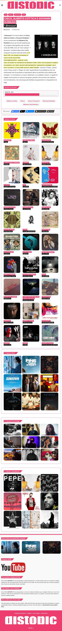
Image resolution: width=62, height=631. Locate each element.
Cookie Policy (44, 613)
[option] (10, 547)
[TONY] (31, 401)
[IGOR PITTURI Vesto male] (50, 219)
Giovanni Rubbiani (49, 101)
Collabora (29, 613)
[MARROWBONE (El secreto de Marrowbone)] (31, 383)
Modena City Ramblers (31, 104)
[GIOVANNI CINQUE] (31, 520)
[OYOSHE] (31, 430)
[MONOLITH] (12, 365)
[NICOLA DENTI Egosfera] (31, 242)
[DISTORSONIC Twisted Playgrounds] (50, 311)
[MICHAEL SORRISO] (31, 455)
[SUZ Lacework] (31, 175)
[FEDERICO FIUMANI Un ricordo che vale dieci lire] (50, 333)
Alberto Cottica (12, 101)
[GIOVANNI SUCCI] (12, 501)
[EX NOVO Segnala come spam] (12, 175)
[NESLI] (31, 501)
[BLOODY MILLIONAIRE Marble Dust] (12, 287)
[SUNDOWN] (12, 383)
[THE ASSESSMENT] (49, 383)
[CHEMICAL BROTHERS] (49, 483)
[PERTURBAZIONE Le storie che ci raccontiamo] (50, 175)
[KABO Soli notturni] (50, 264)
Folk (6, 14)
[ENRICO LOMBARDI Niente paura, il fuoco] (12, 264)
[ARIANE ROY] (31, 483)
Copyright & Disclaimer (20, 613)
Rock (23, 14)
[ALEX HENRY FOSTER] (12, 455)
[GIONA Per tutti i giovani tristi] (31, 219)
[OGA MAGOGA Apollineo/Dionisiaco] (50, 130)
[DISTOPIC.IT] (31, 5)
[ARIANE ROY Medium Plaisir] (50, 152)
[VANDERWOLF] (49, 455)
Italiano (11, 14)
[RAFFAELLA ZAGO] (49, 442)
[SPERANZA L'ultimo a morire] (12, 311)
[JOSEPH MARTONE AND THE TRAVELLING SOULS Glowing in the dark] (31, 287)
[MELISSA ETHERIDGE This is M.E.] (50, 242)
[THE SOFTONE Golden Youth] (50, 287)
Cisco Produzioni (34, 101)
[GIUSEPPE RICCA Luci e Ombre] (31, 197)
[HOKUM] (49, 365)
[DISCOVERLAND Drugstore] (12, 242)
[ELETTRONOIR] (12, 520)
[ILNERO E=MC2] (31, 333)
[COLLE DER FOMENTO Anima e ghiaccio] (31, 264)
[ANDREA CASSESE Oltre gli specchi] (31, 311)
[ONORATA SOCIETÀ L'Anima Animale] (12, 197)
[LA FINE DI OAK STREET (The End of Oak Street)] (31, 365)
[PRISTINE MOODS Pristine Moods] (12, 219)
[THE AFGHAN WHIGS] (49, 520)
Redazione (7, 29)
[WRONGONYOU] (12, 442)
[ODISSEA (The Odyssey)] (49, 401)
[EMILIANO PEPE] (12, 483)
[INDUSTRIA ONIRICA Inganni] (31, 130)
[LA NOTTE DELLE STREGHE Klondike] (12, 152)
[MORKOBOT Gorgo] (12, 130)
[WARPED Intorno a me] (12, 333)
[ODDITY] (12, 401)
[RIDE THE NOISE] (12, 430)
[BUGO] (49, 501)
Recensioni (17, 14)
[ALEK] (49, 430)
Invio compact (36, 613)
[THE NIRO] (31, 442)
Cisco (23, 101)
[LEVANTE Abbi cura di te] (31, 152)
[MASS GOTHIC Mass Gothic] (50, 197)
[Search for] (60, 6)
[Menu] (2, 6)
